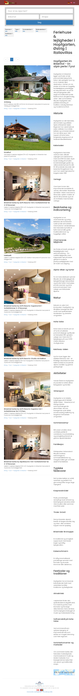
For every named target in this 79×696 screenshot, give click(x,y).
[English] (74, 3)
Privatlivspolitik (47, 692)
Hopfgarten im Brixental (19, 108)
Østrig (5, 108)
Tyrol (10, 108)
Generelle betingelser (34, 692)
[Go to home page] (10, 2)
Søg (39, 22)
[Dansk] (71, 3)
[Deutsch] (69, 3)
